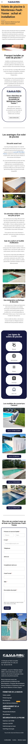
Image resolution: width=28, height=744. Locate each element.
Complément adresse (10, 565)
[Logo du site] (14, 2)
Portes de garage (7, 697)
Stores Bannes (6, 714)
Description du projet (10, 590)
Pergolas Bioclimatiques (9, 711)
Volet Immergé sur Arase (9, 726)
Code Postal (8, 573)
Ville (5, 582)
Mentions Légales (22, 740)
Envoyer (7, 608)
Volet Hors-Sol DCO (8, 723)
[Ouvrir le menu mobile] (2, 2)
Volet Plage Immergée (8, 728)
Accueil (3, 20)
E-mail (6, 540)
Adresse (6, 556)
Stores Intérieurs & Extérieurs (11, 703)
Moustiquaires (6, 700)
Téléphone (7, 548)
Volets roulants (6, 695)
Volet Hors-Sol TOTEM (8, 720)
